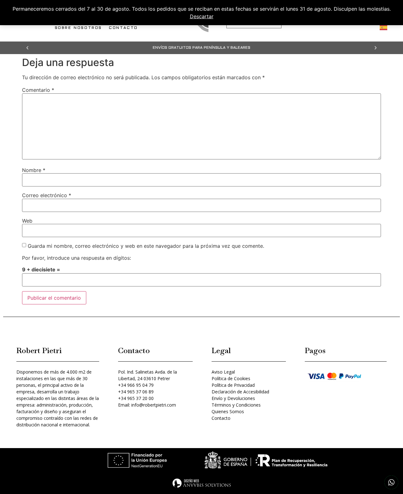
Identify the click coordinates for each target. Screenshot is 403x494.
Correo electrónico (46, 195)
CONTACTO (123, 28)
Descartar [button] (201, 16)
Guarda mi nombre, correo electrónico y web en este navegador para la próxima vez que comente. (146, 245)
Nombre (33, 170)
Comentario (38, 89)
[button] (27, 48)
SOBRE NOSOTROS (78, 28)
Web (27, 220)
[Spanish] (384, 27)
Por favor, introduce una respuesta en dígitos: (76, 257)
